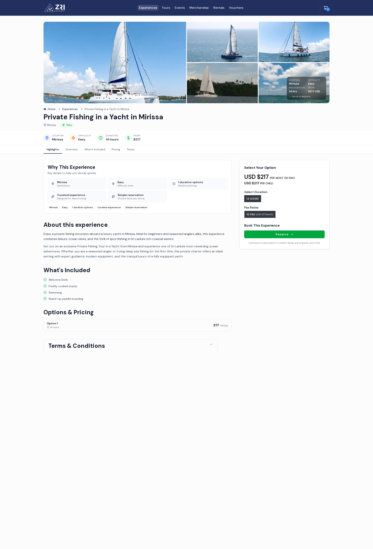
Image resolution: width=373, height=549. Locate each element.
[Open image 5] (294, 83)
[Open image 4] (222, 83)
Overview (72, 149)
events (180, 8)
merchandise (199, 8)
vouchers (236, 8)
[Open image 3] (294, 42)
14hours (253, 198)
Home (51, 109)
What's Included (94, 149)
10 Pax (260, 214)
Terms (131, 149)
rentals (218, 8)
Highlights (53, 149)
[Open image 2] (222, 42)
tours (166, 8)
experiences (148, 8)
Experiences (70, 109)
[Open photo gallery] (115, 62)
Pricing (116, 149)
